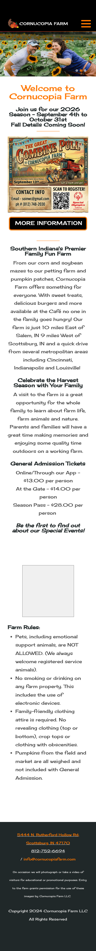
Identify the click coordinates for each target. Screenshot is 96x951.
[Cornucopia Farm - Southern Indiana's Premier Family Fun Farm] (38, 23)
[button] (86, 23)
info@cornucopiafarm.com (50, 859)
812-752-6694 (48, 851)
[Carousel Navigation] (48, 70)
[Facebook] (78, 36)
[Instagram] (85, 36)
